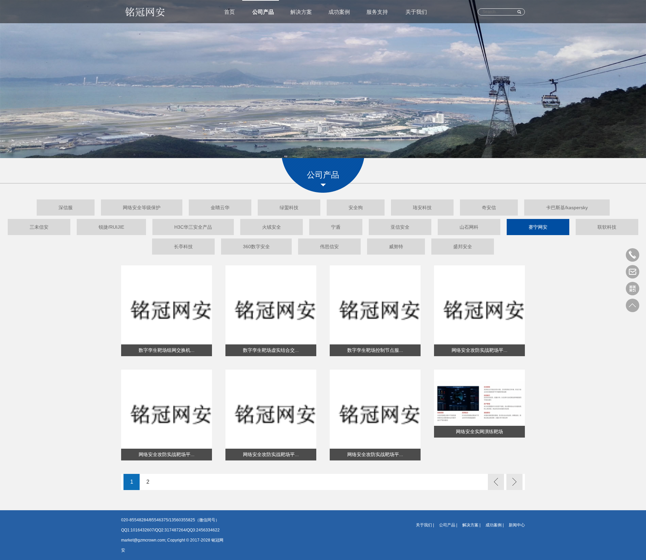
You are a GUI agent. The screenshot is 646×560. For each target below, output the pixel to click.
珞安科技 (422, 207)
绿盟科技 (289, 207)
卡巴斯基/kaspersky (567, 207)
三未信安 (39, 227)
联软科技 (607, 227)
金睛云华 (220, 207)
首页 (229, 12)
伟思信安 (329, 246)
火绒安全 (271, 227)
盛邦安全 (462, 246)
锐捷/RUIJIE (111, 227)
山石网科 (469, 227)
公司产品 (263, 12)
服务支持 (377, 12)
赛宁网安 (538, 227)
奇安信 (489, 207)
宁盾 (335, 227)
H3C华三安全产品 (193, 227)
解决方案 (301, 12)
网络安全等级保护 (141, 207)
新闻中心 (517, 525)
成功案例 (339, 12)
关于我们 (416, 12)
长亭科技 (183, 246)
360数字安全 (256, 246)
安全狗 (356, 207)
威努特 (396, 246)
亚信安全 (400, 227)
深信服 (66, 207)
